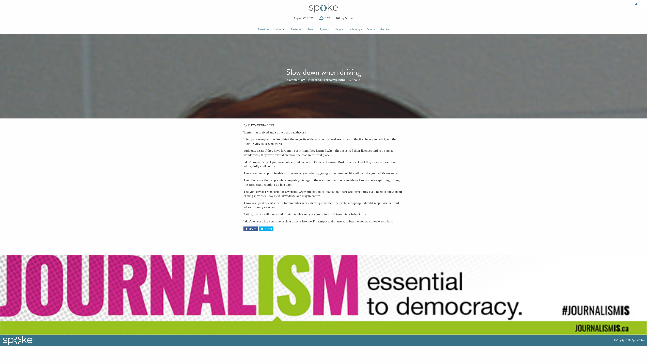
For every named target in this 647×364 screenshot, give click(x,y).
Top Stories (346, 18)
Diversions (263, 29)
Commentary (296, 80)
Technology (355, 29)
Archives (385, 29)
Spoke (356, 80)
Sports (371, 29)
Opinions (323, 29)
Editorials (280, 29)
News (309, 29)
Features (296, 29)
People (339, 29)
